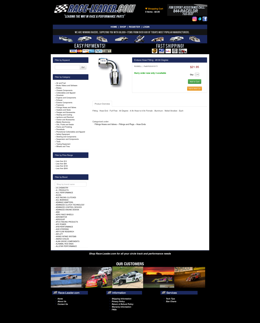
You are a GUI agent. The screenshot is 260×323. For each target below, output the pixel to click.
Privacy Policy (118, 301)
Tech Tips (170, 298)
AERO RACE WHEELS (64, 214)
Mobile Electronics (63, 122)
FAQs (114, 309)
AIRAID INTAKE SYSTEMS (66, 236)
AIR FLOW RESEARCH (65, 231)
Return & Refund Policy (122, 304)
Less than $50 (61, 163)
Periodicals (60, 129)
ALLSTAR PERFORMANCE (66, 246)
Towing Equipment (63, 144)
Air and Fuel (61, 83)
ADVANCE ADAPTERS (64, 202)
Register (134, 26)
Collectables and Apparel (65, 93)
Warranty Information (121, 306)
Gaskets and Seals (63, 110)
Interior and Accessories (65, 119)
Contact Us (63, 304)
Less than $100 (62, 166)
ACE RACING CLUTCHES (66, 197)
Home (114, 26)
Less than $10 (61, 161)
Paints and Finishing (64, 127)
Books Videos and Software (66, 85)
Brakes (58, 88)
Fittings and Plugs (126, 124)
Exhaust (59, 100)
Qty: (192, 74)
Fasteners (60, 105)
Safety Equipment (63, 134)
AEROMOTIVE (61, 217)
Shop (123, 26)
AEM (57, 212)
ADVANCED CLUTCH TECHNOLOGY (70, 205)
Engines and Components (66, 97)
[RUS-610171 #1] (110, 72)
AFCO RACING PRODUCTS (67, 222)
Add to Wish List (194, 88)
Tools (58, 141)
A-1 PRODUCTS (62, 190)
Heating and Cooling (64, 114)
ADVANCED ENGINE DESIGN (67, 209)
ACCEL (58, 195)
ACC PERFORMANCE (64, 192)
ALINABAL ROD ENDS (64, 244)
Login (146, 26)
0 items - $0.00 (152, 11)
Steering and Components (66, 136)
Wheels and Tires (63, 146)
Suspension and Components (67, 139)
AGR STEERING (62, 229)
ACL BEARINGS (62, 200)
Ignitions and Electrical (65, 117)
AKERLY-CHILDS (62, 239)
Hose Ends (141, 124)
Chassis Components (64, 90)
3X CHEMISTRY (62, 187)
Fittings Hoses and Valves (66, 107)
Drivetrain (60, 95)
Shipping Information (121, 298)
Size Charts (171, 301)
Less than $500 (62, 168)
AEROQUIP (60, 219)
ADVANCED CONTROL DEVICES (69, 207)
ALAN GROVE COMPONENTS (67, 241)
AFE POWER (61, 224)
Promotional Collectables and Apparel (70, 132)
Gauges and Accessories (65, 112)
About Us (62, 301)
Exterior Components (64, 102)
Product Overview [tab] (102, 103)
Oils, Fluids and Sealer (65, 124)
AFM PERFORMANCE (64, 226)
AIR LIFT (59, 234)
